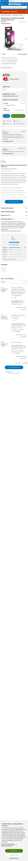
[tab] (4, 1)
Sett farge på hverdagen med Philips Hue (11, 188)
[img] (26, 39)
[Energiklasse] (6, 79)
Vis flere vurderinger (14, 367)
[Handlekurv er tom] (26, 4)
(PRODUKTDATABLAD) (14, 79)
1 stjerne (5, 256)
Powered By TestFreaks (19, 363)
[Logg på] (22, 4)
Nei (24, 309)
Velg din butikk (7, 110)
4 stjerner (5, 249)
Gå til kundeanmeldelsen (8, 141)
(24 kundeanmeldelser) (6, 23)
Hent (7, 115)
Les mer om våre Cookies (7, 844)
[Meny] (2, 4)
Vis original (17, 331)
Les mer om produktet (6, 67)
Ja (20, 309)
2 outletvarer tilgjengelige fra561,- (11, 96)
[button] (3, 269)
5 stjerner (5, 247)
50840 (5, 184)
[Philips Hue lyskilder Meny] (12, 15)
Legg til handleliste (23, 54)
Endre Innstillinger (14, 858)
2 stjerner (5, 254)
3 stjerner (5, 252)
